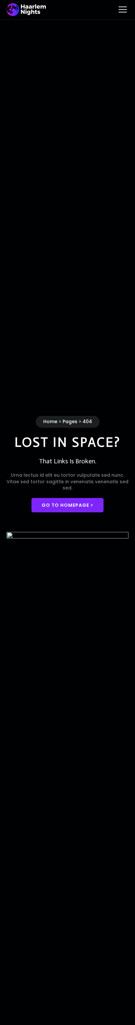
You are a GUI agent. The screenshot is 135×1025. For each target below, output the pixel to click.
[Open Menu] (123, 10)
